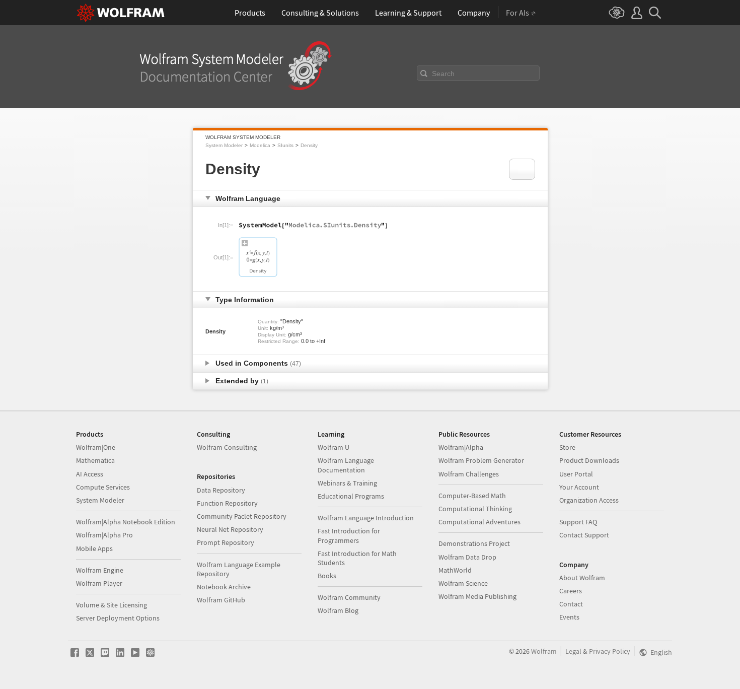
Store (567, 447)
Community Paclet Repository (241, 516)
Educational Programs (351, 496)
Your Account (579, 487)
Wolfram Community (349, 597)
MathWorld (455, 570)
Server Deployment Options (118, 618)
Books (327, 575)
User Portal (576, 473)
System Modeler (224, 145)
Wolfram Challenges (468, 473)
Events (569, 617)
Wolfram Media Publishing (477, 596)
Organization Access (589, 500)
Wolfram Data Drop (467, 557)
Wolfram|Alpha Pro (104, 534)
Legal (573, 651)
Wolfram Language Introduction (366, 517)
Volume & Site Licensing (111, 604)
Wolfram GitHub (221, 599)
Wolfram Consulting (227, 447)
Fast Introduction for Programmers (349, 535)
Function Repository (227, 503)
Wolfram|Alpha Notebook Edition (125, 521)
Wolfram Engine (99, 570)
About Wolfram (582, 577)
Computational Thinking (475, 508)
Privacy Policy (609, 651)
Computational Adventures (479, 521)
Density (309, 145)
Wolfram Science (463, 583)
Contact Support (584, 534)
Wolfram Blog (338, 610)
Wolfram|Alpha (460, 447)
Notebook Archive (224, 586)
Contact (571, 603)
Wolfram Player (99, 583)
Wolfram (544, 651)
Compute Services (103, 487)
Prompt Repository (225, 542)
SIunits (285, 145)
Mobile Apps (94, 548)
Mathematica (95, 460)
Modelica (260, 145)
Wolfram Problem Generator (481, 460)
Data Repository (221, 490)
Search (443, 74)
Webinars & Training (347, 483)
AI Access (89, 473)
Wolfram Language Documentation (346, 465)
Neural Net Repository (230, 529)
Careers (570, 590)
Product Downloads (589, 460)
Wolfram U (333, 447)
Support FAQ (578, 521)
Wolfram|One (95, 447)
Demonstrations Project (474, 543)
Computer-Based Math (472, 495)
